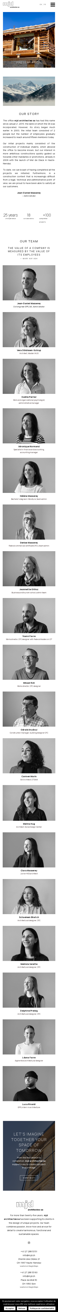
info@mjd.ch (29, 1255)
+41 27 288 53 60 (28, 1272)
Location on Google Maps (29, 1266)
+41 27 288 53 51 (29, 1251)
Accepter (10, 1308)
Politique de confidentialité (42, 1308)
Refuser (21, 1308)
